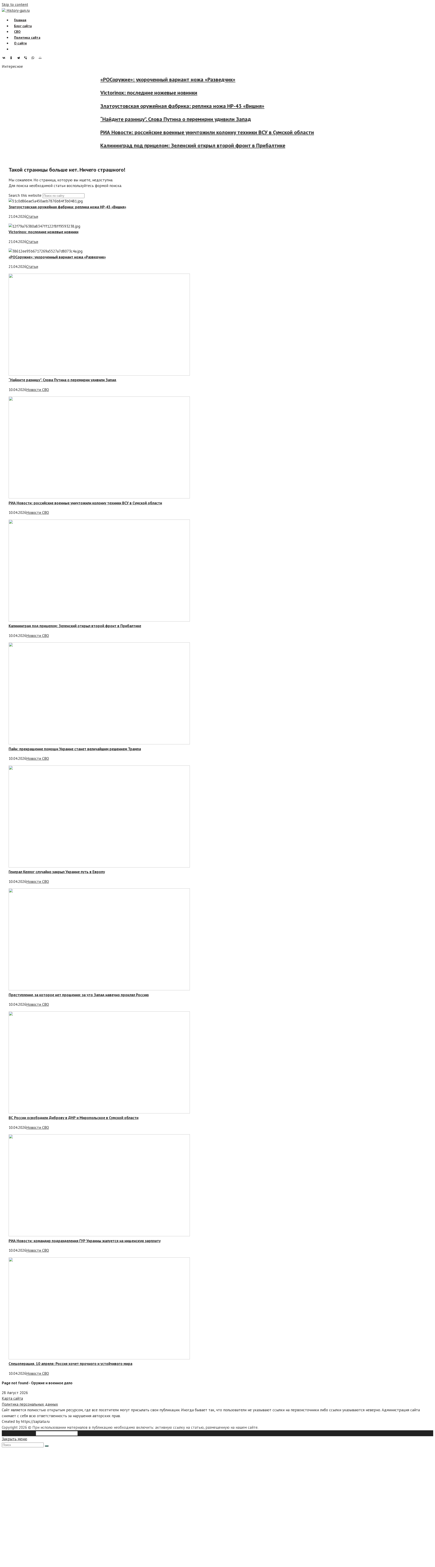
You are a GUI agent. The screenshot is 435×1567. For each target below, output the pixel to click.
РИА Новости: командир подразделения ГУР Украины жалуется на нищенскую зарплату (85, 1240)
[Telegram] (19, 58)
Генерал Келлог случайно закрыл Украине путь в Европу (57, 871)
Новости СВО (37, 389)
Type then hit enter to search (103, 1433)
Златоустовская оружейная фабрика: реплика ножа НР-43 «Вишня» (165, 105)
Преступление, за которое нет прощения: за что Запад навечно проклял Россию (79, 994)
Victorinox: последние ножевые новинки (131, 92)
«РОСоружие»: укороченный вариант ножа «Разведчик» (150, 79)
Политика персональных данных (30, 1404)
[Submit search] (46, 1446)
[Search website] (14, 49)
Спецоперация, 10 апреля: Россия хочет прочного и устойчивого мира (70, 1363)
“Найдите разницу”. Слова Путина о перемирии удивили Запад (158, 119)
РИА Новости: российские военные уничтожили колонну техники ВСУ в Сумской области (190, 132)
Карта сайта (12, 1398)
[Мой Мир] (41, 58)
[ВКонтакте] (5, 58)
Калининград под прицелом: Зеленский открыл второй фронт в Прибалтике (175, 145)
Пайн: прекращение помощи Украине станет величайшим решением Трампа (75, 748)
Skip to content (15, 4)
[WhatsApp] (34, 58)
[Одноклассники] (12, 58)
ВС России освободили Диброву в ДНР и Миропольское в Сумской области (73, 1117)
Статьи (32, 216)
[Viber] (27, 58)
